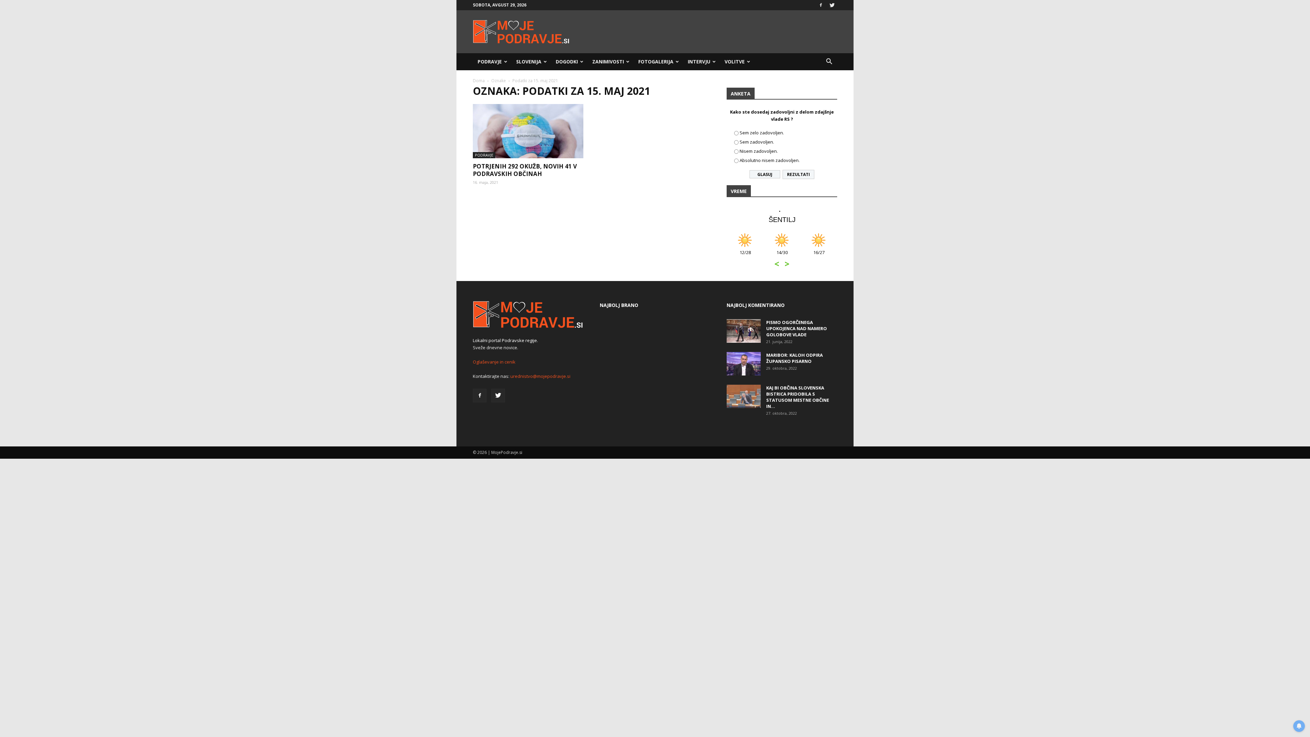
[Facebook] (821, 5)
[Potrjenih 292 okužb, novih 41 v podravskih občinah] (528, 131)
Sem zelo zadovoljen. (762, 133)
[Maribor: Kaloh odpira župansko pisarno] (744, 363)
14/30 (782, 256)
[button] (829, 62)
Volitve (735, 61)
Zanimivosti (608, 61)
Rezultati (798, 174)
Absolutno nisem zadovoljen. (770, 160)
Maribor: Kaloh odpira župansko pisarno (794, 358)
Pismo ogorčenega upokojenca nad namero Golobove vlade (796, 328)
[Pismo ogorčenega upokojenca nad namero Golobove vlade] (744, 331)
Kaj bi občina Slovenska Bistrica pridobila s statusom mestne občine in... (797, 397)
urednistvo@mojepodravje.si (540, 376)
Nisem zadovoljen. (759, 151)
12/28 (745, 256)
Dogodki (567, 61)
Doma (479, 81)
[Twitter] (832, 5)
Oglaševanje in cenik (494, 362)
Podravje (490, 61)
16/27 (819, 256)
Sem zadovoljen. (757, 142)
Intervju (699, 61)
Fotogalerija (655, 61)
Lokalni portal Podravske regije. (505, 340)
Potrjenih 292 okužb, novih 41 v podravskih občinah (525, 170)
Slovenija (528, 61)
